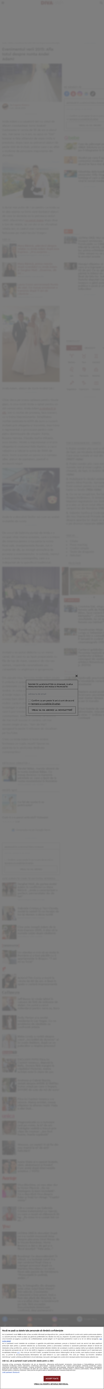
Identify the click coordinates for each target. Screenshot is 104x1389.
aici (18, 1352)
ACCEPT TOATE (52, 1379)
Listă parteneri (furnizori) (11, 1372)
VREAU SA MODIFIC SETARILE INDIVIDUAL (51, 1384)
